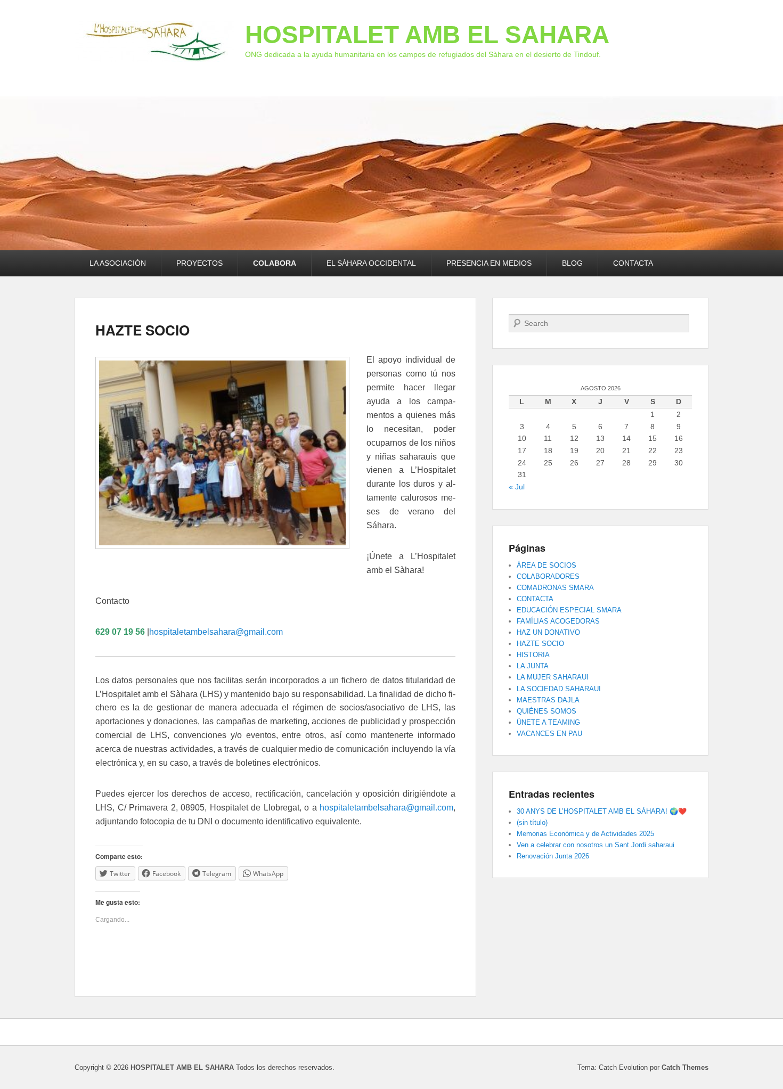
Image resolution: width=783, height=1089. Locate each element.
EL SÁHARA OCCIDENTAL (371, 263)
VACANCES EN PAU (549, 734)
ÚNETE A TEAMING (548, 722)
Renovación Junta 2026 (553, 856)
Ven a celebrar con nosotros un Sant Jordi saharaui (595, 845)
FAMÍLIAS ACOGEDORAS (558, 621)
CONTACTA (633, 263)
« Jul (517, 486)
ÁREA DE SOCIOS (546, 565)
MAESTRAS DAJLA (548, 700)
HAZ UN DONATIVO (548, 632)
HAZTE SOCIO (142, 330)
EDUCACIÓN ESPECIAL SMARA (569, 610)
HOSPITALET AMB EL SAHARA (427, 34)
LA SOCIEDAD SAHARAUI (559, 689)
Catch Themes (685, 1067)
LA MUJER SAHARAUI (553, 677)
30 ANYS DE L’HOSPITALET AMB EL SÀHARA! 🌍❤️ (602, 811)
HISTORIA (533, 655)
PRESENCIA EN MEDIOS (489, 263)
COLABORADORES (548, 576)
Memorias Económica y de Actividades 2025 (585, 834)
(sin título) (532, 822)
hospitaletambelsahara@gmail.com (216, 631)
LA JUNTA (533, 666)
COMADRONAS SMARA (555, 588)
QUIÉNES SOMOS (546, 711)
